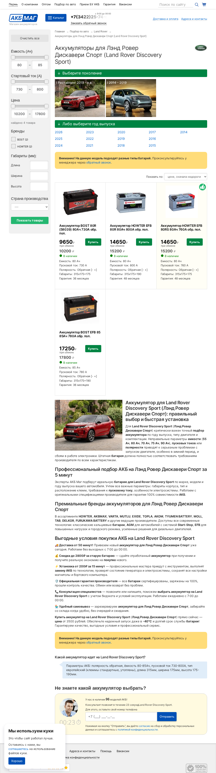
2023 (90, 132)
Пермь (13, 4)
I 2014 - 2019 (117, 83)
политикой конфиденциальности (138, 729)
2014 (184, 132)
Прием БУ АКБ (90, 4)
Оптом (46, 4)
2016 (152, 139)
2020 (121, 132)
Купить (93, 242)
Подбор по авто (65, 4)
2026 (58, 132)
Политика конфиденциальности (78, 757)
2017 (152, 132)
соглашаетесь (18, 749)
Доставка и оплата (165, 19)
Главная (60, 31)
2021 (89, 145)
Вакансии (125, 4)
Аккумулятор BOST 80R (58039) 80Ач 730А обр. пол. (78, 229)
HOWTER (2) (24, 146)
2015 (152, 145)
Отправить (167, 716)
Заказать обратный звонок (89, 23)
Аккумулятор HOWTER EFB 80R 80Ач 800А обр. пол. (130, 227)
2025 (58, 139)
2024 (59, 145)
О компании (30, 4)
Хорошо (16, 761)
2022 (90, 139)
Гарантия (109, 4)
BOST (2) (22, 139)
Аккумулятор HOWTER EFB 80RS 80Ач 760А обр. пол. (181, 227)
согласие (144, 726)
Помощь (106, 751)
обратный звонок (98, 162)
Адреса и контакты (194, 19)
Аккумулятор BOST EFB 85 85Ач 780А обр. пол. (79, 334)
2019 (121, 139)
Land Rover (100, 31)
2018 (121, 145)
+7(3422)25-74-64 (91, 16)
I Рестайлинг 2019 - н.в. (74, 83)
